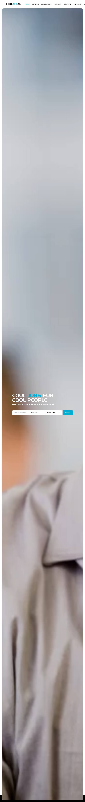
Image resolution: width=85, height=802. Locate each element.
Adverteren (67, 4)
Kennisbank (77, 4)
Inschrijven (57, 4)
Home (28, 4)
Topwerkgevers (46, 4)
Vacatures (35, 4)
